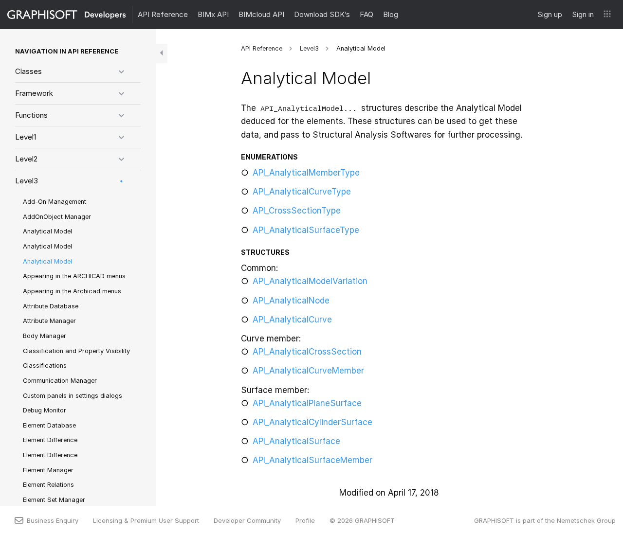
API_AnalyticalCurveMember (308, 370)
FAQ (366, 14)
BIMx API (213, 14)
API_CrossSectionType (297, 210)
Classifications (45, 365)
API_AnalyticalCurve (292, 319)
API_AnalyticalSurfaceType (306, 230)
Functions (31, 115)
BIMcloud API (261, 14)
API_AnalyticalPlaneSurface (307, 403)
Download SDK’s (322, 14)
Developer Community (247, 520)
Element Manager (48, 470)
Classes (28, 71)
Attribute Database (50, 306)
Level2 (26, 158)
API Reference (163, 14)
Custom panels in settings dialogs (72, 395)
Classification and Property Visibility (76, 351)
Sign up (549, 14)
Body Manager (44, 335)
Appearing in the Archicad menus (72, 291)
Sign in (583, 14)
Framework (34, 93)
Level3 (26, 180)
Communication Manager (60, 380)
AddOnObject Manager (57, 216)
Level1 (25, 137)
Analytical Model (47, 231)
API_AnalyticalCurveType (302, 191)
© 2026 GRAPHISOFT (362, 520)
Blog (390, 14)
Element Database (49, 425)
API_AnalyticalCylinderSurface (312, 422)
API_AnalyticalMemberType (306, 173)
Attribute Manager (49, 320)
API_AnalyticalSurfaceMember (312, 460)
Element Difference (50, 440)
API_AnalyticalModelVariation (310, 281)
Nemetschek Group (586, 520)
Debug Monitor (44, 410)
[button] (607, 14)
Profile (305, 520)
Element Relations (48, 484)
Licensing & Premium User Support (146, 520)
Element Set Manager (54, 499)
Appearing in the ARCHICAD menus (74, 276)
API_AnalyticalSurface (296, 441)
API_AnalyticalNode (291, 300)
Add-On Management (54, 201)
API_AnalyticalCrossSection (307, 352)
